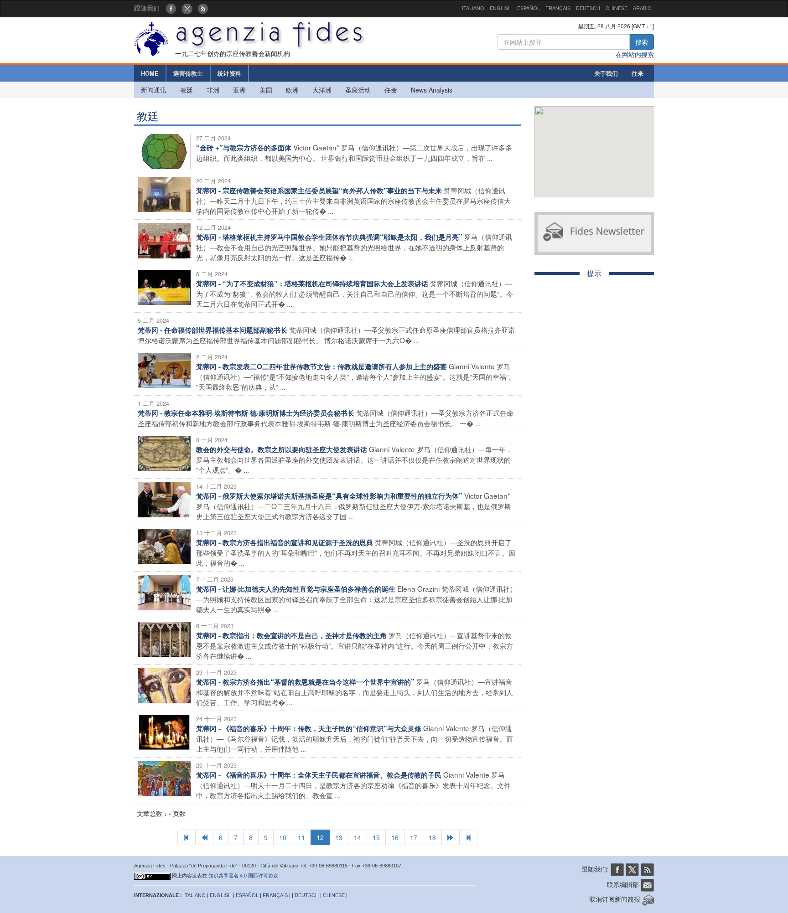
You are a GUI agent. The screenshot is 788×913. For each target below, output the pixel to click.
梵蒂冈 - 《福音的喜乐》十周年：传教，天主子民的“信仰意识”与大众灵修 (308, 728)
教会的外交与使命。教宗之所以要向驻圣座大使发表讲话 (281, 449)
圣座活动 (358, 89)
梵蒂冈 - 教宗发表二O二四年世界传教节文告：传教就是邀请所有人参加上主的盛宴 (321, 366)
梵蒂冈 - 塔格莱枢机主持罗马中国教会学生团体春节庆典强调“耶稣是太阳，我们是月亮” (329, 237)
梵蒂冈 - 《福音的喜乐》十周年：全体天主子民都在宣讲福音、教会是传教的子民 (318, 775)
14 (357, 837)
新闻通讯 (153, 89)
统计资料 (229, 73)
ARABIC (642, 7)
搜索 (641, 41)
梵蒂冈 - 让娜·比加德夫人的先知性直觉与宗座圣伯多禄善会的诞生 (295, 589)
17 (413, 837)
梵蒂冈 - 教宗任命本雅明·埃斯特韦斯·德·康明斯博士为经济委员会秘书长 (246, 413)
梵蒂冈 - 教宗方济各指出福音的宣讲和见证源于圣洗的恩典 (284, 542)
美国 (265, 89)
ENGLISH (501, 7)
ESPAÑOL (528, 7)
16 (395, 837)
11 (301, 837)
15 (376, 837)
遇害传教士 (188, 73)
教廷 (186, 89)
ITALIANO (473, 7)
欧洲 (292, 89)
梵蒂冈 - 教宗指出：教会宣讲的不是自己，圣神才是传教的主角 (291, 635)
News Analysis (431, 89)
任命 (390, 89)
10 (282, 837)
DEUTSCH (588, 7)
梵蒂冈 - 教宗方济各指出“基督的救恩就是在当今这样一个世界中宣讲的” (305, 682)
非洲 (213, 89)
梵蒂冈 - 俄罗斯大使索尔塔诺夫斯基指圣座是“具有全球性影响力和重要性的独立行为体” (329, 496)
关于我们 (606, 73)
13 (338, 837)
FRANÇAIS (557, 7)
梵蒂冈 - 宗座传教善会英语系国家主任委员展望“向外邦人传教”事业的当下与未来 (319, 191)
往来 (637, 73)
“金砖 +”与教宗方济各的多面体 (243, 148)
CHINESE (616, 7)
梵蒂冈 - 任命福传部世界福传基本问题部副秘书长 (212, 330)
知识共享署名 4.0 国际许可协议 (243, 875)
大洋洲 (322, 89)
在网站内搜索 (635, 54)
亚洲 (239, 89)
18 (432, 837)
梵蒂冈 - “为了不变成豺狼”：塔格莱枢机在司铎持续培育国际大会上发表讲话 (312, 284)
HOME (150, 73)
